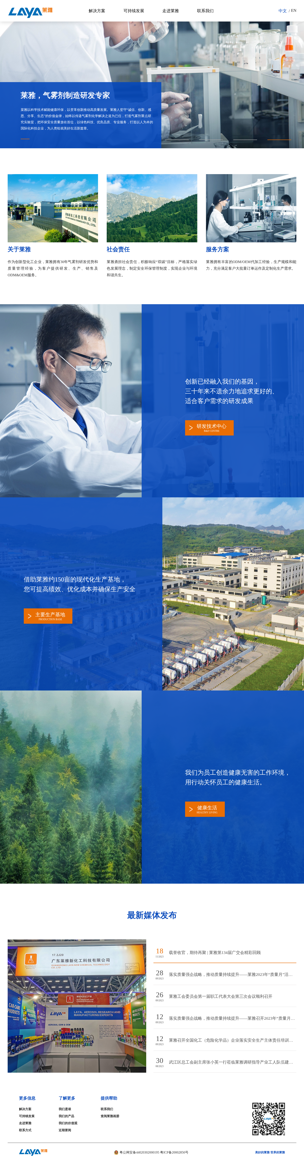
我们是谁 (65, 1109)
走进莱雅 (170, 10)
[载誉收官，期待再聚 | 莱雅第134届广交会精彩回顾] (82, 1070)
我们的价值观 (68, 1123)
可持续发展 (133, 10)
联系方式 (25, 1130)
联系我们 (205, 10)
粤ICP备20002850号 (174, 1152)
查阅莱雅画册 (110, 1116)
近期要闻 (65, 1130)
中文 (283, 10)
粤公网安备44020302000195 (139, 1152)
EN (293, 10)
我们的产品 (66, 1116)
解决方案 (97, 10)
